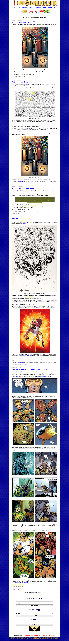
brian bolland (35, 585)
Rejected (15, 218)
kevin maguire (40, 211)
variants (13, 183)
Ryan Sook (22, 204)
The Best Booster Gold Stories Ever (21, 582)
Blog (19, 7)
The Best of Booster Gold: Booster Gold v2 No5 (29, 369)
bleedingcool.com (32, 362)
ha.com (44, 362)
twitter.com (53, 181)
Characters (38, 7)
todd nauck (49, 181)
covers (28, 76)
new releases (45, 211)
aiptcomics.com (27, 84)
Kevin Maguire (39, 204)
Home (15, 7)
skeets (16, 586)
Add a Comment (21, 76)
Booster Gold (25, 7)
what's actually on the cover (26, 355)
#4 (20, 190)
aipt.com (28, 181)
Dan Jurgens (25, 206)
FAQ (54, 7)
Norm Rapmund (33, 206)
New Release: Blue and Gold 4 (23, 188)
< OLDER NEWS (16, 589)
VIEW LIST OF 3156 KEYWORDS (34, 595)
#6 (24, 222)
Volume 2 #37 (36, 307)
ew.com (39, 181)
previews (13, 213)
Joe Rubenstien (40, 301)
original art (26, 364)
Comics (31, 7)
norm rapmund (45, 76)
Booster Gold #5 (15, 376)
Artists (44, 7)
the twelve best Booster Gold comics (45, 376)
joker (49, 585)
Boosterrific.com (15, 15)
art (27, 362)
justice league (40, 76)
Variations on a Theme (20, 82)
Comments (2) (14, 585)
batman (28, 585)
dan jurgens (35, 76)
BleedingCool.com (22, 221)
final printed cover (29, 297)
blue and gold (29, 211)
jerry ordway (48, 362)
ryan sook (17, 213)
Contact (50, 7)
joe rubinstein (53, 362)
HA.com (24, 223)
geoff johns (45, 585)
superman (51, 76)
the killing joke (20, 586)
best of (31, 585)
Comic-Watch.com (48, 194)
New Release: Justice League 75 (23, 22)
